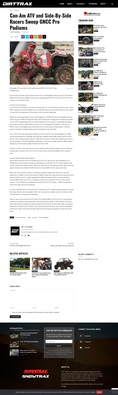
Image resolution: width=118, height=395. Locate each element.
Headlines (16, 10)
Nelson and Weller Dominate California (62, 246)
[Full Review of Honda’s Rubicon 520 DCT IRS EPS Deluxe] (85, 63)
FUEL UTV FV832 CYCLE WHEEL (29, 341)
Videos (96, 31)
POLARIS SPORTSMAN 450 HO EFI (20, 246)
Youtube (87, 347)
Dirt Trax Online (15, 32)
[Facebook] (23, 37)
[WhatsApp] (36, 37)
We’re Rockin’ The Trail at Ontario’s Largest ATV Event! (99, 49)
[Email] (44, 37)
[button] (112, 4)
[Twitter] (27, 37)
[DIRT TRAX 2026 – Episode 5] (85, 119)
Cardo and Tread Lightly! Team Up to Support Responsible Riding (41, 274)
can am (29, 217)
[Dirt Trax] (12, 3)
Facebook (87, 336)
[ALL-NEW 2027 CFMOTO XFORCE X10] (85, 97)
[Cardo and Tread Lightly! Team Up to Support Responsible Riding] (42, 264)
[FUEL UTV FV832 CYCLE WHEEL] (85, 40)
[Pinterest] (31, 37)
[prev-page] (11, 280)
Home (11, 10)
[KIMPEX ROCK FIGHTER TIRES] (85, 85)
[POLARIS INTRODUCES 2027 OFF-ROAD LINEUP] (20, 264)
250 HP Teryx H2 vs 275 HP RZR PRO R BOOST (99, 106)
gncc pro (35, 217)
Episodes (96, 119)
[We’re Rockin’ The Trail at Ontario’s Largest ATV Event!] (85, 51)
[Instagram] (25, 235)
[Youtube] (28, 235)
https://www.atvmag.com (27, 229)
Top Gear (96, 40)
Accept (99, 392)
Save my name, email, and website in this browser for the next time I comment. (36, 312)
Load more (93, 139)
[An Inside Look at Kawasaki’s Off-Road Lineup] (85, 29)
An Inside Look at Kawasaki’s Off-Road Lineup (100, 27)
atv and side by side (20, 217)
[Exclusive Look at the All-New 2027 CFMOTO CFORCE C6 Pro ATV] (85, 130)
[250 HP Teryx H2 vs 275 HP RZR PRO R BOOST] (85, 108)
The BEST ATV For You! (91, 259)
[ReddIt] (40, 37)
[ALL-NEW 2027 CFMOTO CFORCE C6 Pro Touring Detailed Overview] (85, 74)
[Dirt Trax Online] (15, 231)
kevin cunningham (43, 217)
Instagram (87, 342)
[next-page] (14, 280)
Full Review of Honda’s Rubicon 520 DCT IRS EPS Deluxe (100, 61)
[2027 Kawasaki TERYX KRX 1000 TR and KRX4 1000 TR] (64, 264)
